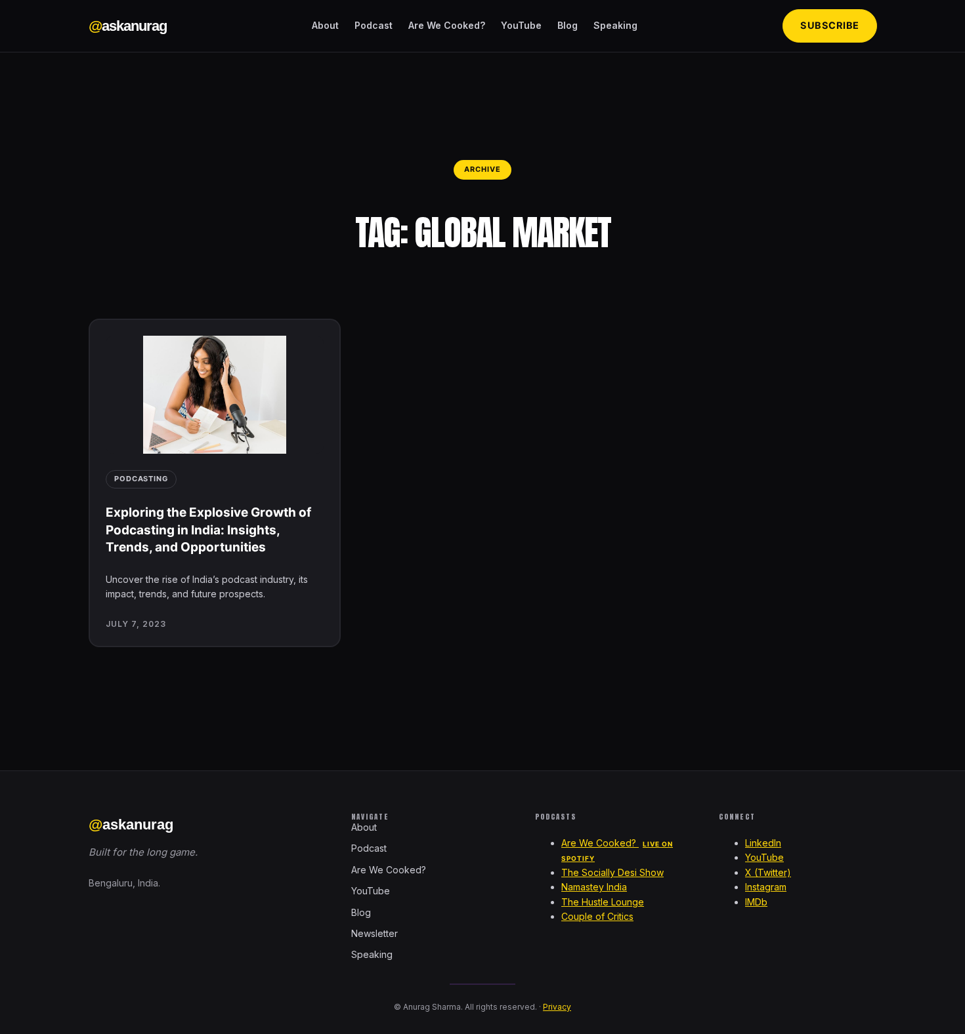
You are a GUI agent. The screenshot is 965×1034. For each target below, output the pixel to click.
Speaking (615, 25)
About (325, 25)
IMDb (756, 901)
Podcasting (141, 478)
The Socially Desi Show (612, 872)
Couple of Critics (597, 916)
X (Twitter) (768, 872)
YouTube (521, 25)
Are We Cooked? (446, 25)
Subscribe (829, 25)
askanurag (128, 26)
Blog (567, 25)
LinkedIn (763, 842)
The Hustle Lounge (602, 901)
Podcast (373, 25)
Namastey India (594, 886)
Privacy (557, 1007)
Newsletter (374, 933)
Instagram (765, 886)
